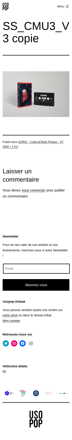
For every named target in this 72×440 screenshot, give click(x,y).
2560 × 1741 (10, 146)
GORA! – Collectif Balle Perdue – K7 (41, 142)
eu (4, 371)
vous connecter (33, 190)
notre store (10, 315)
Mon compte (11, 320)
